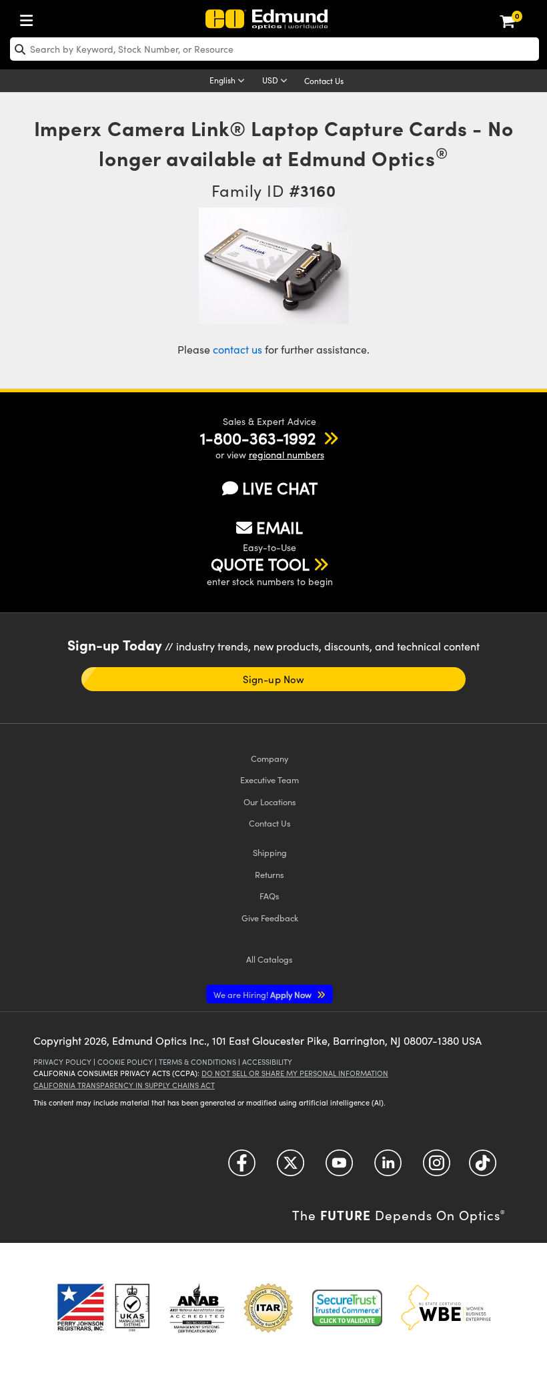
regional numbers (286, 454)
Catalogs (269, 959)
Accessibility (267, 1062)
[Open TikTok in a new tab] (483, 1168)
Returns (269, 874)
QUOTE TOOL (260, 563)
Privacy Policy (62, 1062)
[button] (258, 437)
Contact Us (324, 80)
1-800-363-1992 (258, 437)
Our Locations (269, 801)
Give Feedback (269, 917)
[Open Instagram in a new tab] (437, 1168)
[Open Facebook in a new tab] (242, 1168)
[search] (274, 49)
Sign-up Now (273, 679)
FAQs (269, 895)
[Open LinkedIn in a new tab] (388, 1168)
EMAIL (279, 527)
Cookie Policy (125, 1062)
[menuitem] (30, 17)
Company (269, 758)
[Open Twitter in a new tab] (290, 1168)
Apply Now (263, 994)
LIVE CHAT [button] (280, 488)
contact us (237, 349)
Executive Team (269, 779)
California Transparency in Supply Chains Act (124, 1085)
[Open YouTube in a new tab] (339, 1168)
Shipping (270, 852)
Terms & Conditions (197, 1062)
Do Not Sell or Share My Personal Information (294, 1073)
